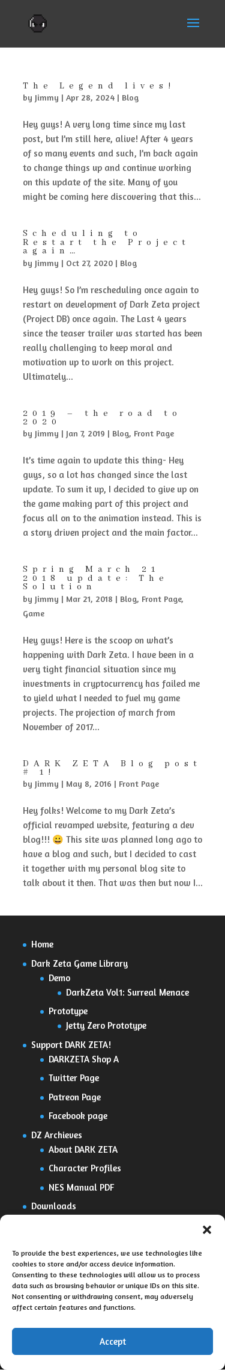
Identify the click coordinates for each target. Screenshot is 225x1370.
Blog (130, 97)
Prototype (68, 1011)
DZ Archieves (56, 1135)
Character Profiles (85, 1168)
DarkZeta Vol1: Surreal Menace (127, 992)
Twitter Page (74, 1077)
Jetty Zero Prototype (106, 1025)
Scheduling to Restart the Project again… (106, 242)
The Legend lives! (99, 86)
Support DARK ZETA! (71, 1044)
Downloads (53, 1206)
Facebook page (78, 1115)
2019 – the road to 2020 (102, 417)
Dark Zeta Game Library (79, 963)
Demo (59, 978)
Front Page (154, 433)
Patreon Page (75, 1097)
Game (33, 613)
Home (42, 944)
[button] (207, 1230)
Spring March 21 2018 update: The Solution (96, 578)
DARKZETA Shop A (84, 1059)
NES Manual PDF (81, 1187)
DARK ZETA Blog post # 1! (112, 768)
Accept (113, 1341)
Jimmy (47, 97)
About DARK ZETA (83, 1149)
